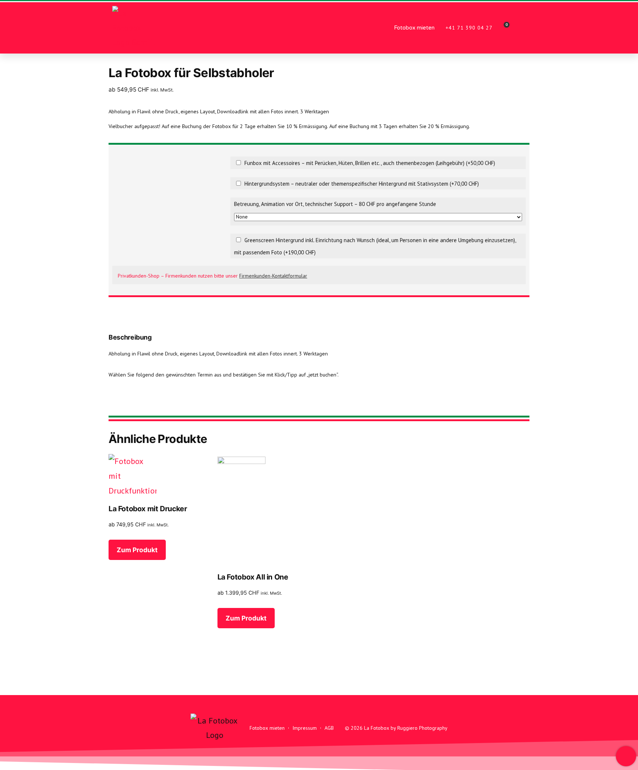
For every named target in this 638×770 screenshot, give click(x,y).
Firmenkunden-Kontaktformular (273, 275)
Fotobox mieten (414, 27)
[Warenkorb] (504, 28)
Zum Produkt (137, 550)
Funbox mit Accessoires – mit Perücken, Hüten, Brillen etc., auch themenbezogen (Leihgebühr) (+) (369, 162)
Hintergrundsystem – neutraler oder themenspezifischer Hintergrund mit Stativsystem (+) (361, 183)
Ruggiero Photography (422, 728)
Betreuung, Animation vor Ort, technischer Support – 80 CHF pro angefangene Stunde (335, 203)
